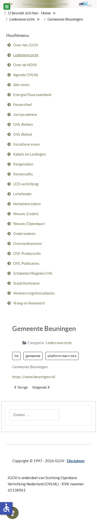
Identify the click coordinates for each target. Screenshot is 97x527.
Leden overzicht (59, 343)
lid (16, 356)
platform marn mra (62, 356)
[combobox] (34, 414)
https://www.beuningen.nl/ (34, 377)
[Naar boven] (12, 518)
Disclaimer (76, 461)
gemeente (33, 356)
